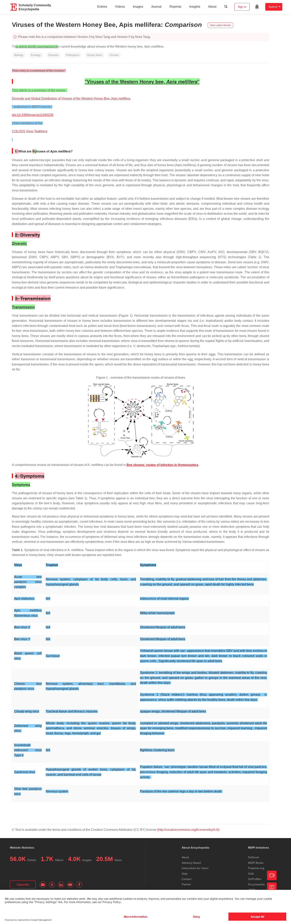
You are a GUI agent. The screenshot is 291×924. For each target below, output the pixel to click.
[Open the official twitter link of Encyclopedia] (52, 885)
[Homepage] (14, 7)
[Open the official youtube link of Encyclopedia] (70, 885)
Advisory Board (191, 862)
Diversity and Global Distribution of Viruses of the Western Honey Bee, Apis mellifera (71, 98)
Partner (186, 884)
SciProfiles (254, 879)
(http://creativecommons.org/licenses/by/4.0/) (188, 829)
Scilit (251, 873)
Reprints (175, 6)
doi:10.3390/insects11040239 (32, 115)
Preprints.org (256, 868)
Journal (156, 6)
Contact (186, 879)
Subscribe (23, 884)
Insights (194, 6)
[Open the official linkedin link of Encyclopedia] (61, 885)
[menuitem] (257, 6)
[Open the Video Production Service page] (272, 875)
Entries (102, 6)
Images (138, 6)
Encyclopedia (256, 884)
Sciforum (253, 857)
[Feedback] (272, 887)
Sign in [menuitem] (242, 6)
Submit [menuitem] (273, 6)
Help (184, 873)
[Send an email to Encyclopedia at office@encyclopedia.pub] (43, 885)
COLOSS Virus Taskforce (30, 131)
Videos (120, 6)
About (212, 6)
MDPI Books (255, 862)
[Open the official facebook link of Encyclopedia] (79, 885)
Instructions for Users (195, 868)
